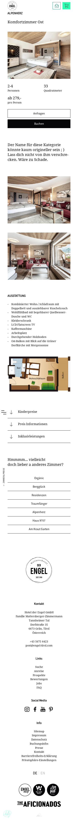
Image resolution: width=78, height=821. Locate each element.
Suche (39, 667)
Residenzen (39, 495)
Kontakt (39, 752)
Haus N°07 (39, 520)
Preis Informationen (32, 424)
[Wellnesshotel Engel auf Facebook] (35, 709)
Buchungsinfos (39, 743)
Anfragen (39, 113)
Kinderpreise (27, 412)
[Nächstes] (68, 261)
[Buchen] (66, 5)
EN (43, 772)
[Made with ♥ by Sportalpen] (39, 815)
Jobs (39, 683)
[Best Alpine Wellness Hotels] (39, 790)
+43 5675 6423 (39, 641)
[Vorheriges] (68, 251)
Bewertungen (39, 679)
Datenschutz (39, 739)
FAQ (39, 687)
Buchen (39, 123)
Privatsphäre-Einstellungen (39, 760)
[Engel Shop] (25, 790)
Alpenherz (39, 512)
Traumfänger (39, 503)
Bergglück (39, 486)
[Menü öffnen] (3, 412)
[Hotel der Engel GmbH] (12, 5)
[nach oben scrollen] (71, 811)
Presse (39, 748)
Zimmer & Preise (3, 475)
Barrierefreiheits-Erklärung (39, 756)
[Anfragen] (57, 5)
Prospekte (39, 675)
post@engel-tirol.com (39, 645)
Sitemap (39, 731)
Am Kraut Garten (39, 529)
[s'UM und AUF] (53, 790)
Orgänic (39, 478)
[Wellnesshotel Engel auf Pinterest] (50, 709)
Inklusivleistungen (31, 436)
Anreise (39, 671)
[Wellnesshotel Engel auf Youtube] (43, 709)
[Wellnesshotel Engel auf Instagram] (27, 709)
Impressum (39, 735)
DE (35, 772)
